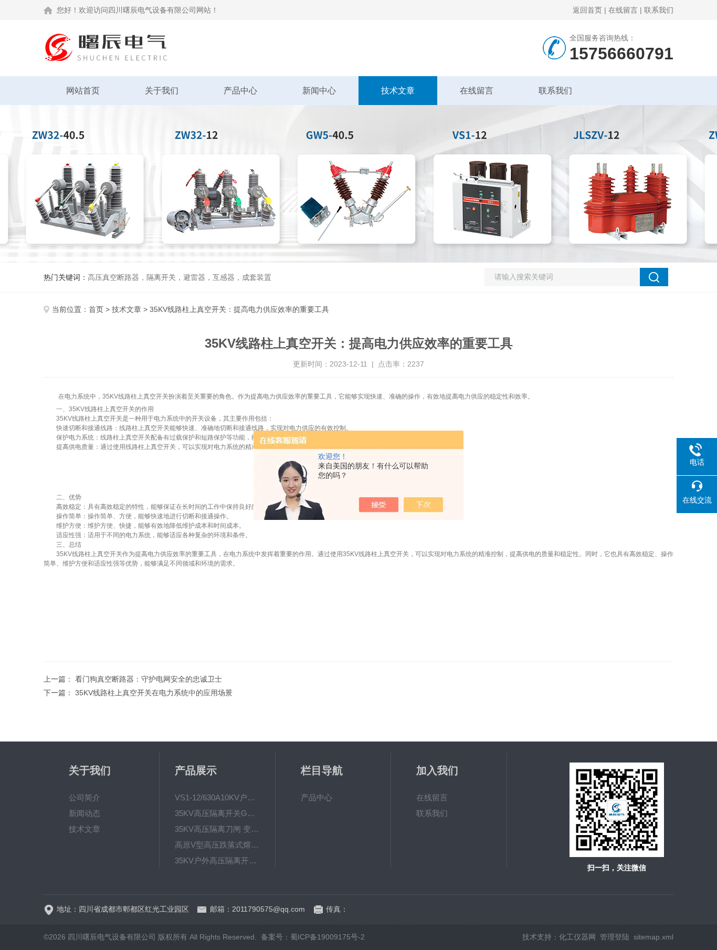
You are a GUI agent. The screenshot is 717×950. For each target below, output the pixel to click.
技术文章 (398, 90)
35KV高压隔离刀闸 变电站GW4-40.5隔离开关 (217, 828)
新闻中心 (319, 90)
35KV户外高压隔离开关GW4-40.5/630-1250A (217, 860)
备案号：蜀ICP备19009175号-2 (313, 937)
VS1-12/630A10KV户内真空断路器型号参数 (217, 797)
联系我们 (658, 10)
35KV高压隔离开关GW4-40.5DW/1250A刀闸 (217, 813)
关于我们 (161, 90)
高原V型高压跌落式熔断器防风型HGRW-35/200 (217, 844)
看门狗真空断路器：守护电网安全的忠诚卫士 (148, 679)
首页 (96, 309)
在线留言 (623, 10)
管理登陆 (614, 937)
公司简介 (84, 797)
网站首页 (83, 90)
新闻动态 (84, 813)
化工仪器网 (577, 937)
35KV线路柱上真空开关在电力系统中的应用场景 (154, 692)
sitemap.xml (653, 937)
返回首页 (587, 10)
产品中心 (240, 90)
